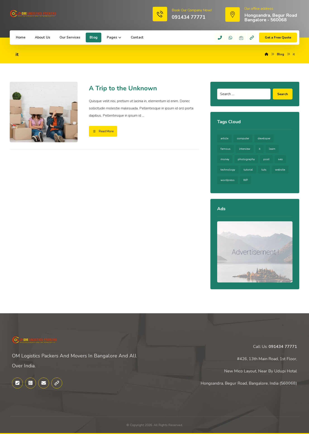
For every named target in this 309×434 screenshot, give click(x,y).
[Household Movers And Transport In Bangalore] (33, 14)
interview (244, 149)
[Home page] (266, 54)
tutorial (248, 169)
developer (264, 138)
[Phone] (220, 38)
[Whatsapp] (230, 38)
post (266, 159)
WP (245, 180)
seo (280, 159)
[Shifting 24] (252, 38)
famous (226, 149)
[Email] (241, 38)
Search (282, 94)
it (259, 149)
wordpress (228, 180)
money (225, 159)
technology (228, 169)
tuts (263, 169)
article (224, 138)
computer (243, 138)
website (280, 169)
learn (272, 149)
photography (246, 159)
